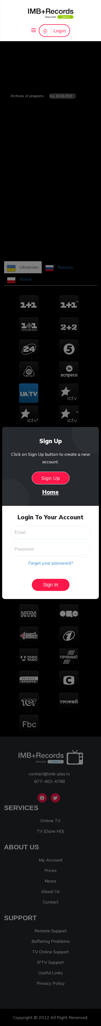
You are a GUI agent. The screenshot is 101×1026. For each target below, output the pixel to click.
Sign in (50, 584)
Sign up (50, 478)
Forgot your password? (50, 563)
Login (59, 30)
